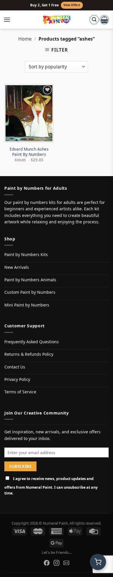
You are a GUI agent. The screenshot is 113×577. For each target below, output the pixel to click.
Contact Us (14, 367)
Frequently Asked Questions (31, 341)
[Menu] (9, 19)
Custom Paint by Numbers (29, 292)
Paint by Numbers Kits (26, 254)
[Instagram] (56, 563)
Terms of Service (20, 392)
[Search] (94, 19)
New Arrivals (16, 267)
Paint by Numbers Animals (30, 279)
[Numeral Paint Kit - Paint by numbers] (56, 20)
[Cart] (104, 19)
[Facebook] (47, 563)
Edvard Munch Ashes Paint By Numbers (29, 152)
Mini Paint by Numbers (26, 305)
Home (25, 39)
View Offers (71, 5)
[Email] (66, 563)
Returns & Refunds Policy (28, 354)
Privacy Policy (17, 379)
